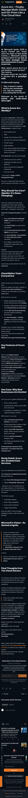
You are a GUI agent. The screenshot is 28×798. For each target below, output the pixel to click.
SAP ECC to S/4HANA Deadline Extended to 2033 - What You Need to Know (10, 730)
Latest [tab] (7, 724)
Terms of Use (21, 679)
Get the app (20, 793)
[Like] (2, 23)
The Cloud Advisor (9, 18)
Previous (6, 694)
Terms (16, 790)
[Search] (25, 724)
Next (23, 694)
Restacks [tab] (11, 704)
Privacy (12, 790)
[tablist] (8, 704)
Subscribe (19, 2)
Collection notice (22, 790)
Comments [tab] (5, 704)
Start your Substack (10, 793)
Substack (8, 796)
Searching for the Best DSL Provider (10, 744)
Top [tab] (3, 724)
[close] (23, 749)
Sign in (24, 2)
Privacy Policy (19, 782)
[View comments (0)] (6, 23)
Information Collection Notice (17, 681)
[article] (14, 733)
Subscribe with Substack (15, 776)
